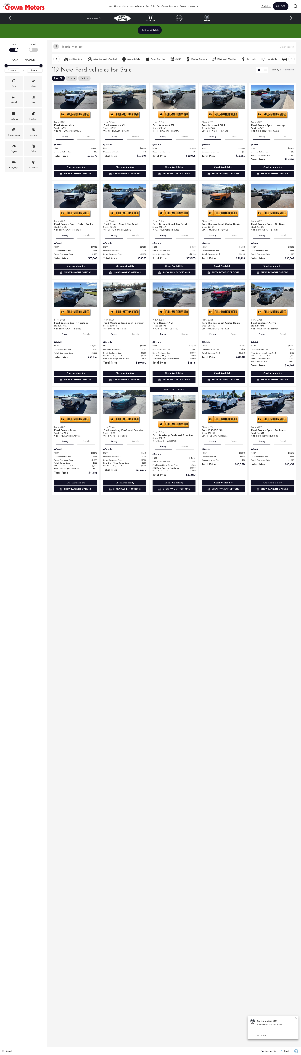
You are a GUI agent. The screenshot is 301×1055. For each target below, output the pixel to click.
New (14, 44)
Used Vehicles (136, 6)
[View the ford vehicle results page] (122, 18)
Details (86, 137)
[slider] (6, 65)
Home (110, 6)
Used (33, 44)
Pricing (65, 137)
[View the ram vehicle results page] (207, 18)
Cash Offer (151, 6)
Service (183, 6)
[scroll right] (291, 59)
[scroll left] (56, 59)
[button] (295, 6)
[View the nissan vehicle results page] (179, 18)
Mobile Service (150, 30)
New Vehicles (120, 6)
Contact (280, 6)
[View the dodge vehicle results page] (94, 18)
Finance (172, 6)
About (193, 6)
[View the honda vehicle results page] (150, 18)
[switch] (14, 47)
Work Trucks (162, 6)
